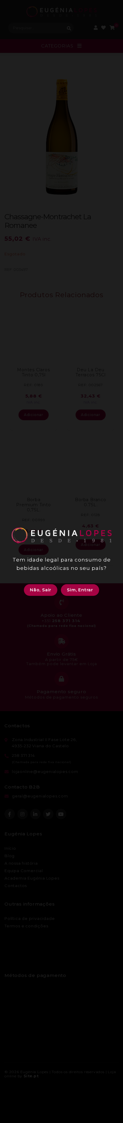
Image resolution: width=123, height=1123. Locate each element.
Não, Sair (40, 590)
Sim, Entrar (80, 590)
